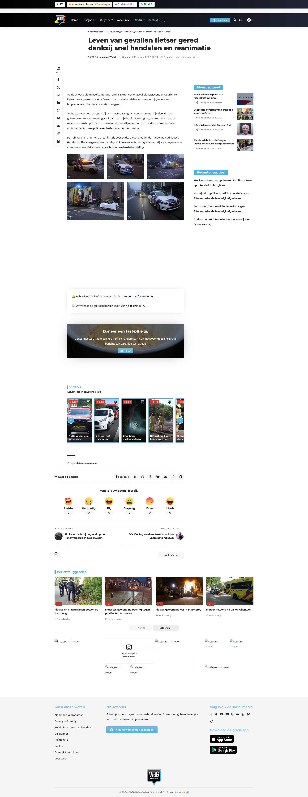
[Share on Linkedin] (58, 102)
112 (92, 57)
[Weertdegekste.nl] (60, 20)
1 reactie (168, 57)
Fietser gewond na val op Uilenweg (228, 609)
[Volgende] (180, 420)
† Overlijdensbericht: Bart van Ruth (213, 125)
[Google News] (227, 714)
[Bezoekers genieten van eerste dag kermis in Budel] (245, 114)
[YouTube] (221, 714)
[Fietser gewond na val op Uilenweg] (229, 591)
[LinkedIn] (237, 714)
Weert (112, 57)
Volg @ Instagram (129, 655)
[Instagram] (232, 714)
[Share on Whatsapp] (58, 95)
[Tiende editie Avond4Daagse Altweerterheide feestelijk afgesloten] (245, 145)
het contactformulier (136, 296)
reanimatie (90, 463)
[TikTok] (211, 721)
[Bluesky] (248, 714)
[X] (216, 714)
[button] (164, 20)
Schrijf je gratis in (132, 306)
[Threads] (243, 714)
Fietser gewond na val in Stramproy (178, 609)
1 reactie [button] (173, 555)
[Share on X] (58, 87)
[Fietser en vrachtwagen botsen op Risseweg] (78, 591)
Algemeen (102, 57)
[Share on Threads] (58, 110)
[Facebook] (211, 714)
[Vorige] (71, 420)
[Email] (58, 126)
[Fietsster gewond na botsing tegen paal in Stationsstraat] (128, 591)
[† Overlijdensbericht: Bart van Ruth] (245, 129)
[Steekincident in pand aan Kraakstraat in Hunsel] (245, 99)
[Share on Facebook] (58, 79)
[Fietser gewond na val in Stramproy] (179, 591)
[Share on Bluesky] (58, 118)
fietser (79, 463)
